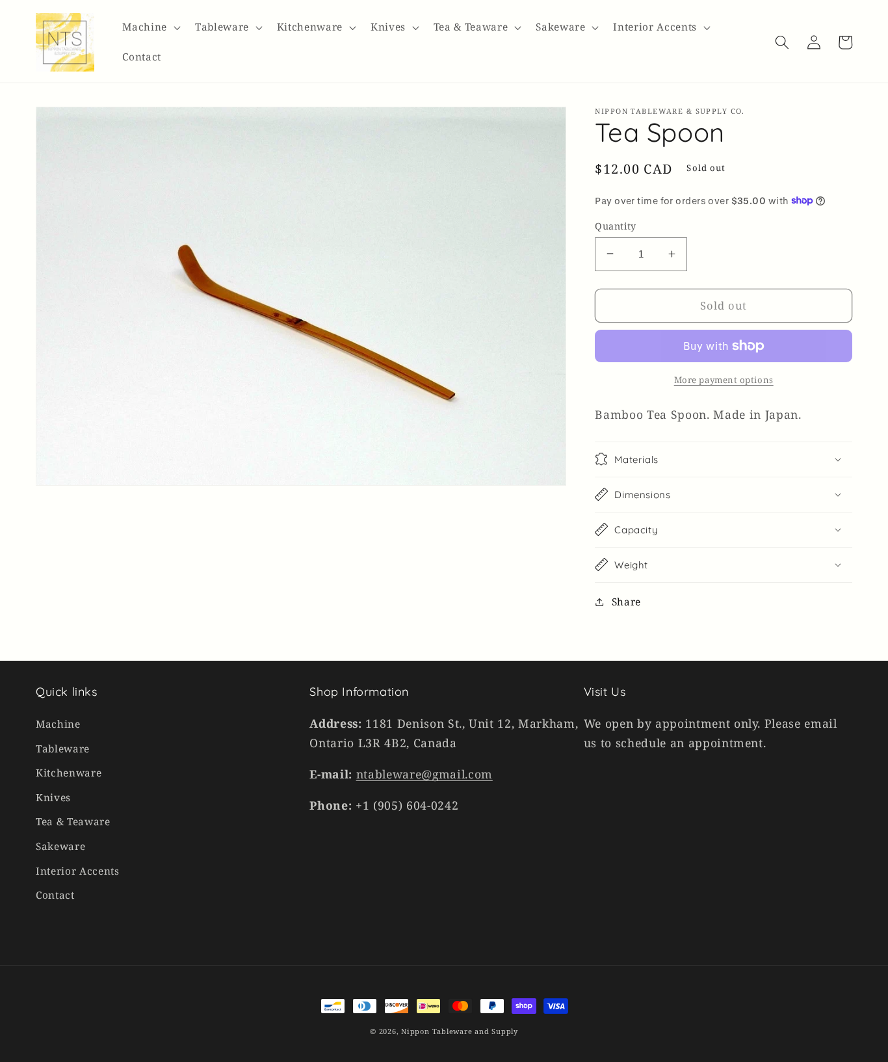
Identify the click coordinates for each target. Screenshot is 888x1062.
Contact (55, 895)
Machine (58, 724)
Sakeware (60, 846)
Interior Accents (78, 871)
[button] (150, 27)
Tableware (63, 749)
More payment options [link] (724, 379)
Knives (53, 797)
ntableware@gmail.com (424, 774)
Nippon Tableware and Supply (459, 1031)
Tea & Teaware (73, 822)
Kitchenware (68, 773)
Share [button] (626, 601)
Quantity (615, 225)
